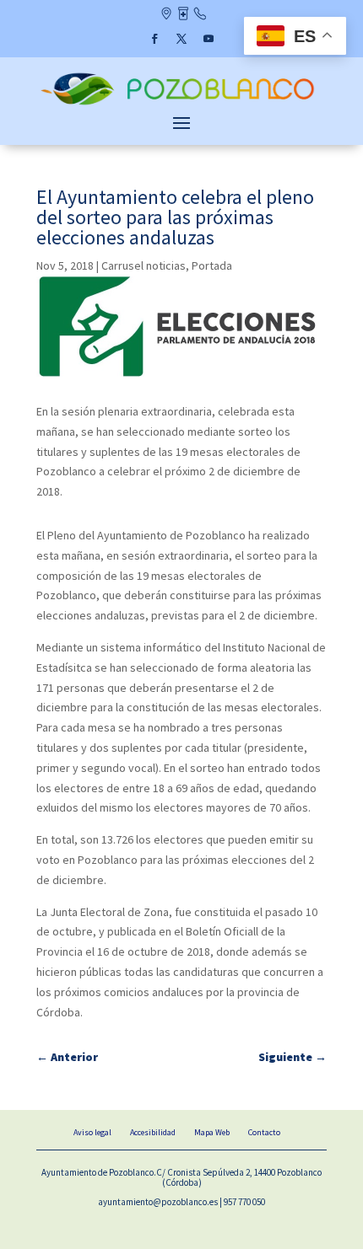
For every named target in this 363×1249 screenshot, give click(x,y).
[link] (181, 103)
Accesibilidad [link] (153, 1132)
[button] (154, 39)
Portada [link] (212, 265)
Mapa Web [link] (212, 1132)
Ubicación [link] (166, 15)
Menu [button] (181, 122)
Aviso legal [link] (92, 1132)
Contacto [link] (199, 15)
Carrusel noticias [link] (143, 265)
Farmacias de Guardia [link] (182, 15)
